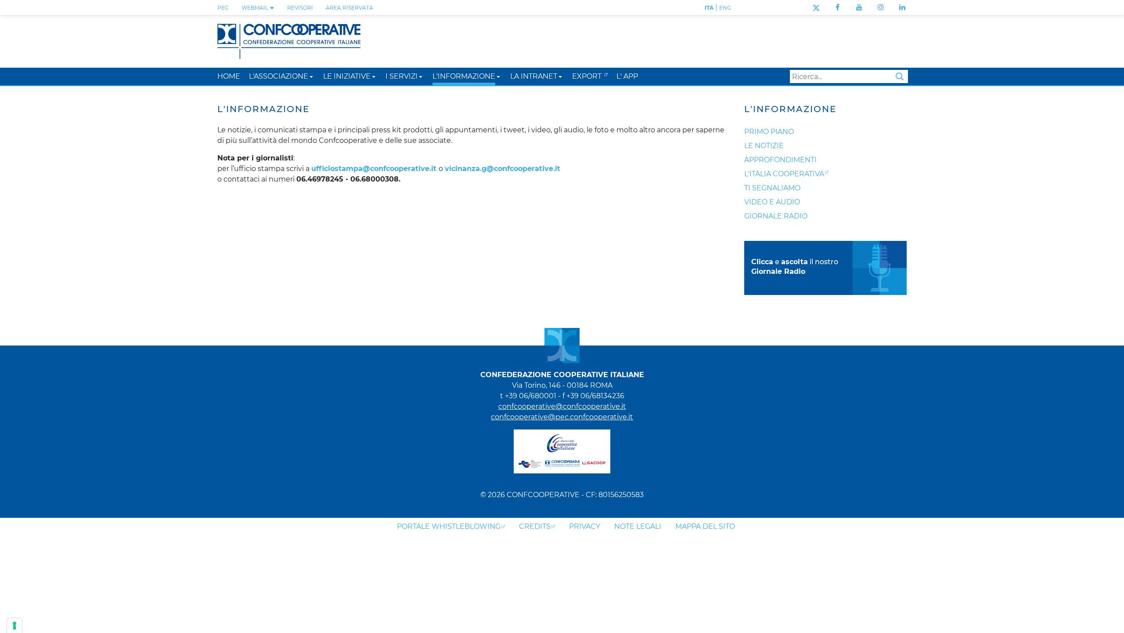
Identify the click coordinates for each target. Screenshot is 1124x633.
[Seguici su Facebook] (837, 7)
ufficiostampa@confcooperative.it (373, 168)
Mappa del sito (705, 526)
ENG (725, 7)
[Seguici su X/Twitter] (816, 7)
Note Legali (637, 526)
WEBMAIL (255, 7)
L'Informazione (790, 109)
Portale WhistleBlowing (449, 526)
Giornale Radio (775, 216)
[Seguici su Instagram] (881, 7)
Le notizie (764, 146)
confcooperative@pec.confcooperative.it (562, 417)
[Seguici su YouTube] (859, 7)
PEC (223, 7)
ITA (709, 7)
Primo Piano (769, 131)
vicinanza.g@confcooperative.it (502, 168)
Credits (535, 526)
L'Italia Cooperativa (784, 174)
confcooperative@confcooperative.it (562, 406)
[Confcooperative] (288, 40)
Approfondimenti (780, 160)
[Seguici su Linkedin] (902, 7)
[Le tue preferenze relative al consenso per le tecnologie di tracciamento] (14, 625)
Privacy (584, 526)
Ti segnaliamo (772, 188)
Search (900, 76)
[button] (311, 76)
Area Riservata (349, 7)
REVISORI (300, 7)
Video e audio (772, 202)
